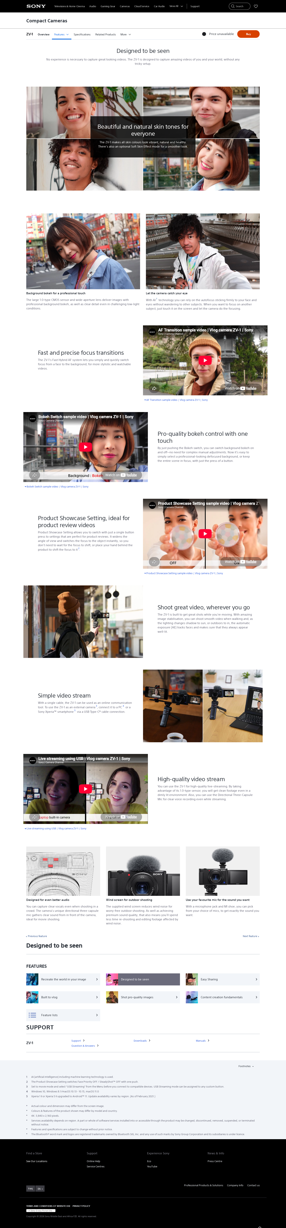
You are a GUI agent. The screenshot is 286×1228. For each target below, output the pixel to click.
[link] (76, 1040)
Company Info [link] (235, 1185)
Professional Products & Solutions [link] (203, 1185)
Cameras (125, 6)
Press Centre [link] (215, 1161)
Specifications (82, 34)
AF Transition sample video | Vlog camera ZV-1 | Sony (177, 399)
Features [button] (59, 34)
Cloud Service (141, 6)
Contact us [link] (253, 1185)
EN (39, 1188)
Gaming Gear (108, 6)
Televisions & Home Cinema (69, 6)
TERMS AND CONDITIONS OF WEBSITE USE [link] (48, 1205)
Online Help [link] (93, 1161)
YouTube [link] (152, 1166)
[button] (30, 34)
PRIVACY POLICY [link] (81, 1205)
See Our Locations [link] (36, 1161)
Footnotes (245, 1066)
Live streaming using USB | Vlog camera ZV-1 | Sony (56, 828)
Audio (92, 6)
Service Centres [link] (95, 1166)
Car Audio (159, 6)
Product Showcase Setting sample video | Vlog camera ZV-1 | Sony (184, 573)
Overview (44, 34)
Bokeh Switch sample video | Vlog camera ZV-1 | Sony (58, 486)
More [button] (123, 34)
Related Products (105, 34)
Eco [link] (149, 1161)
